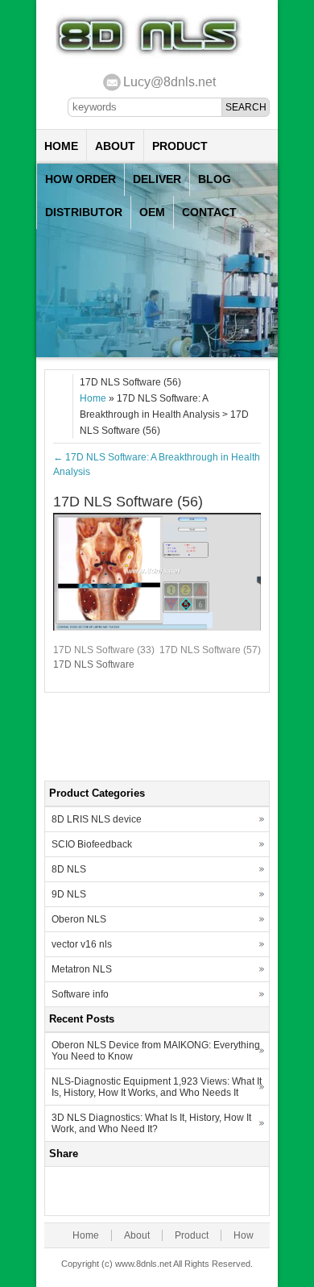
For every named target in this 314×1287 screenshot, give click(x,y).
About (115, 146)
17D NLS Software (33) (104, 650)
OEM (152, 212)
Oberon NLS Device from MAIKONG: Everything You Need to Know (156, 1050)
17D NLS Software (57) (210, 650)
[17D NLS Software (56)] (157, 627)
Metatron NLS (82, 969)
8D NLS (69, 869)
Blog (214, 179)
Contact (209, 212)
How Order (80, 179)
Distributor (83, 212)
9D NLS (69, 894)
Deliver (157, 179)
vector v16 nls (82, 944)
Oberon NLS (79, 919)
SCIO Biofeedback (92, 844)
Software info (80, 994)
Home (61, 146)
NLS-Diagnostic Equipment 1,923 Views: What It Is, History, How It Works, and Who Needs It (157, 1087)
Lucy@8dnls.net (169, 82)
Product (180, 146)
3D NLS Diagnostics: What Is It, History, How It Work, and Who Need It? (151, 1123)
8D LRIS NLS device (97, 819)
